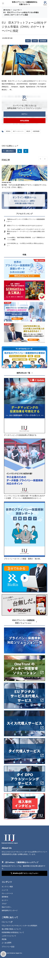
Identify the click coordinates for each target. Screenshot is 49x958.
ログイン (24, 114)
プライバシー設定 (8, 947)
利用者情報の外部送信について (13, 932)
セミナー (5, 900)
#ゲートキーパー (18, 131)
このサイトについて (9, 936)
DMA (35, 41)
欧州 (28, 41)
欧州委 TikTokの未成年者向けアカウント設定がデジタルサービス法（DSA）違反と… (24, 186)
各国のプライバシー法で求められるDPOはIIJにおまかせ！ (25, 225)
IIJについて (6, 922)
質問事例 (5, 897)
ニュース (16, 10)
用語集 (4, 939)
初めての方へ (6, 907)
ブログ (4, 904)
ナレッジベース (7, 893)
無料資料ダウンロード (10, 910)
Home (8, 10)
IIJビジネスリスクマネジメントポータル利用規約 (19, 926)
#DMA (8, 131)
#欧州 (28, 131)
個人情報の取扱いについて (11, 929)
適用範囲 (43, 41)
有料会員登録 (24, 120)
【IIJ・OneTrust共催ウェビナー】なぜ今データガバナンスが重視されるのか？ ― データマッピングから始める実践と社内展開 (26, 231)
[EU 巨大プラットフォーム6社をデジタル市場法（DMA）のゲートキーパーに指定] (25, 151)
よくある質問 (6, 943)
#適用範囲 (36, 131)
